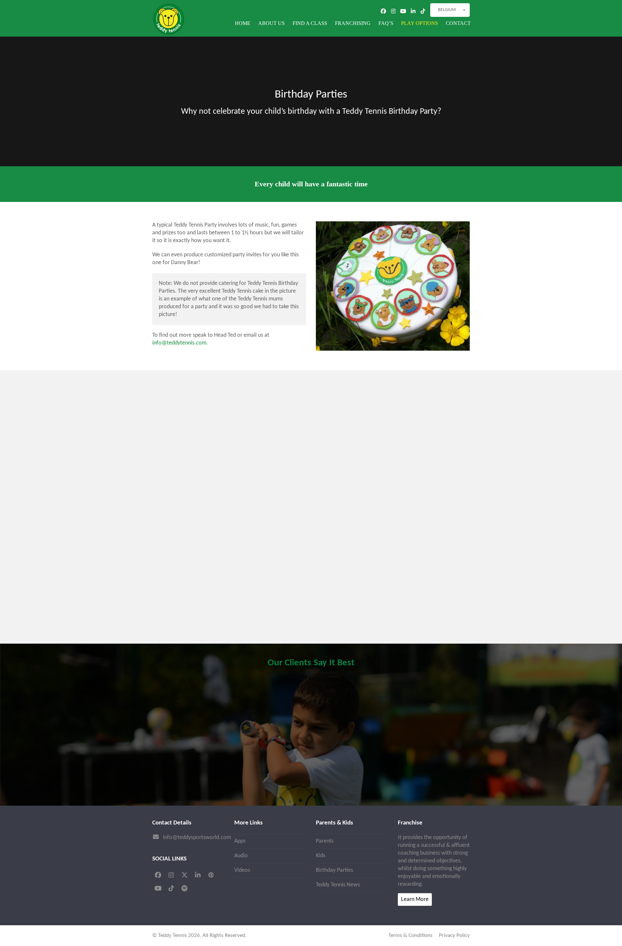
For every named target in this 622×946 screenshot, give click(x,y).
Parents (325, 841)
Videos (242, 870)
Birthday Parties (334, 870)
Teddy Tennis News (338, 885)
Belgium (447, 9)
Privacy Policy (454, 935)
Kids (320, 856)
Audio (241, 856)
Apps (240, 841)
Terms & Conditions (410, 935)
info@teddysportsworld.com (197, 838)
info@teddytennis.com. (180, 343)
